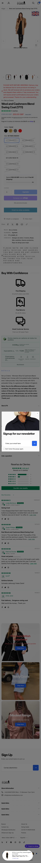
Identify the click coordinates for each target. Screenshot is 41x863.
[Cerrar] (37, 413)
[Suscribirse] (34, 443)
